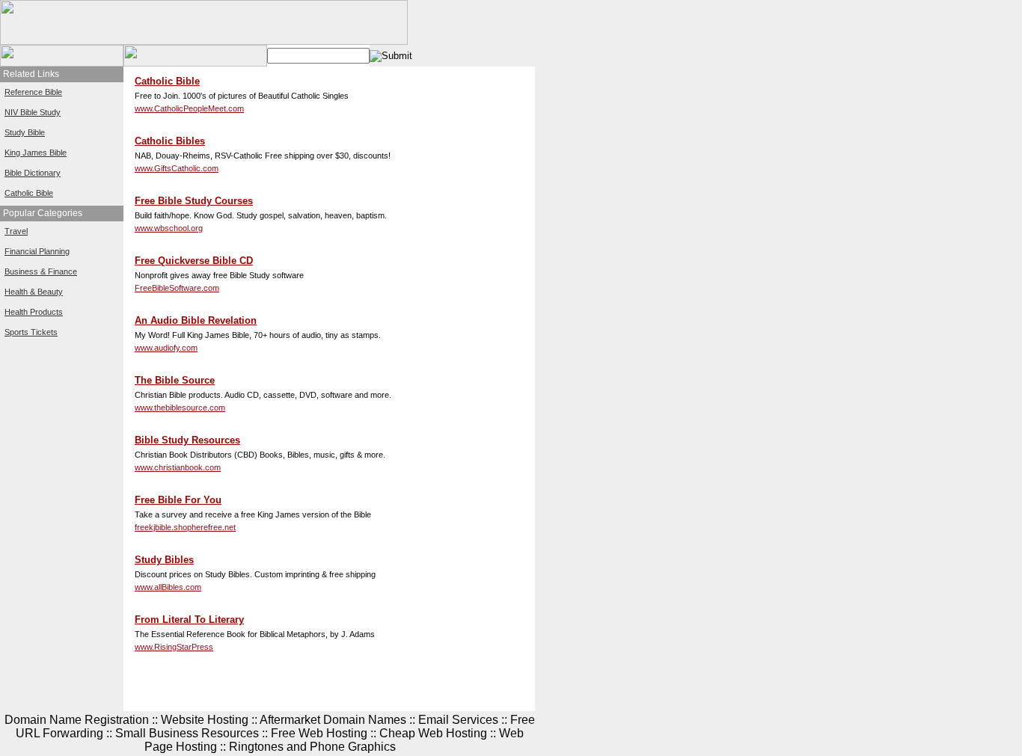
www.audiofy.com (166, 347)
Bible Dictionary (32, 172)
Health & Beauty (33, 291)
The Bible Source (175, 380)
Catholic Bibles (170, 141)
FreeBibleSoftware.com (177, 287)
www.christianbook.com (178, 467)
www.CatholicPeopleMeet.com (189, 108)
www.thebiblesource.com (180, 407)
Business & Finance (40, 271)
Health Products (33, 311)
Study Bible (24, 132)
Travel (16, 231)
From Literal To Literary (189, 619)
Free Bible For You (178, 499)
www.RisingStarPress (174, 646)
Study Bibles (164, 559)
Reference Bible (33, 91)
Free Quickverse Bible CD (194, 260)
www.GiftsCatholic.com (176, 168)
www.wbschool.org (169, 228)
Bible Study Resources (187, 440)
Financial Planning (37, 251)
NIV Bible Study (32, 112)
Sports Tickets (31, 332)
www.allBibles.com (168, 587)
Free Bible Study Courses (194, 200)
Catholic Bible (28, 192)
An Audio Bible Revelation (196, 320)
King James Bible (35, 152)
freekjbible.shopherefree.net (185, 527)
